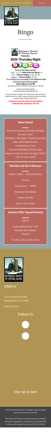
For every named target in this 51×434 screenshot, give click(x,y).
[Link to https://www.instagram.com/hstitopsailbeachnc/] (25, 336)
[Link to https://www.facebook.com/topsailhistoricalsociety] (25, 324)
